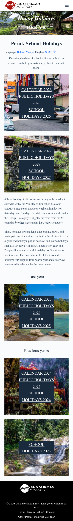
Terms (21, 512)
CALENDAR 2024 (36, 373)
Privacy (31, 512)
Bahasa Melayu (25, 52)
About (40, 512)
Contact (50, 512)
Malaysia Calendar (44, 516)
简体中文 (50, 52)
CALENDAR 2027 (36, 150)
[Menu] (67, 5)
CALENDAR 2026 (36, 89)
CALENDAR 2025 (36, 299)
